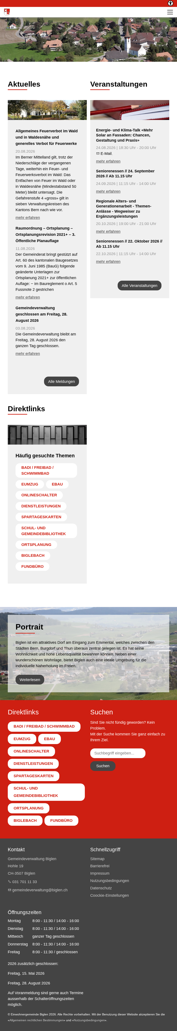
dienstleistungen (41, 506)
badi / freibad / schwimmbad (37, 470)
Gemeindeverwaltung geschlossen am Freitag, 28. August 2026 (41, 314)
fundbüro (32, 566)
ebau (57, 484)
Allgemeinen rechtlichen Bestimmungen (36, 1020)
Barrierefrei (99, 866)
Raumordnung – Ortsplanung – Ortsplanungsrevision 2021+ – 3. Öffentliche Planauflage (45, 234)
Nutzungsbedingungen (109, 881)
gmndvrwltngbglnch (40, 890)
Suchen (102, 766)
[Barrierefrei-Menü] (170, 3)
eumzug (29, 484)
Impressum (99, 873)
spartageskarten (41, 517)
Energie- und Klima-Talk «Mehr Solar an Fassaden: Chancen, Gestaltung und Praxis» (124, 135)
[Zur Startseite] (6, 12)
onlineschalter (39, 495)
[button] (170, 12)
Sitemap (97, 859)
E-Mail (106, 153)
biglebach (32, 555)
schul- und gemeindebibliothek (43, 531)
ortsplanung (36, 544)
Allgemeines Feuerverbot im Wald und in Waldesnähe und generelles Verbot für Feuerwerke (47, 137)
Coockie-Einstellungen (109, 895)
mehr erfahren (28, 217)
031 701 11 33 (24, 882)
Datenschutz (101, 888)
